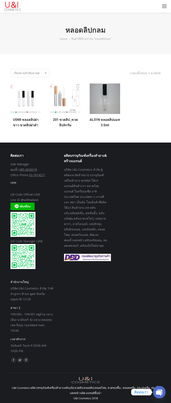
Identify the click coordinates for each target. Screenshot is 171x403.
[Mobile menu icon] (164, 6)
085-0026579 (28, 170)
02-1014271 (37, 175)
